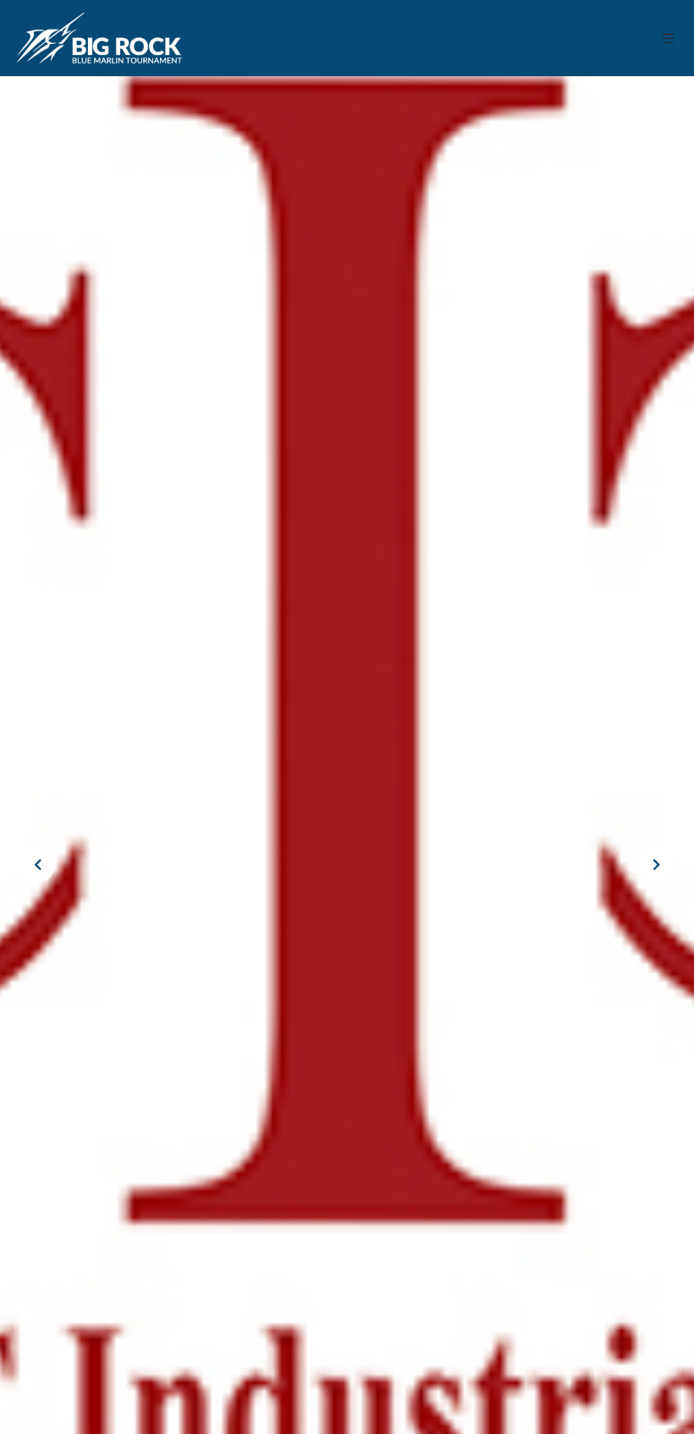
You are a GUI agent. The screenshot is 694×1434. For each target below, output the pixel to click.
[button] (669, 38)
